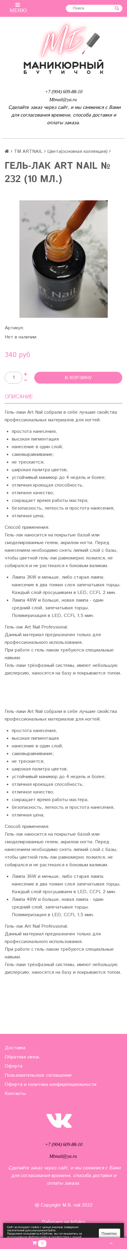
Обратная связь (22, 1057)
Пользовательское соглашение (38, 1075)
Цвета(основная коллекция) (77, 151)
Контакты (15, 1093)
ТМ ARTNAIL (28, 151)
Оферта (13, 1066)
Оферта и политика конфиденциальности (50, 1084)
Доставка (15, 1048)
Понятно (109, 1234)
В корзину (78, 377)
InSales (78, 1222)
